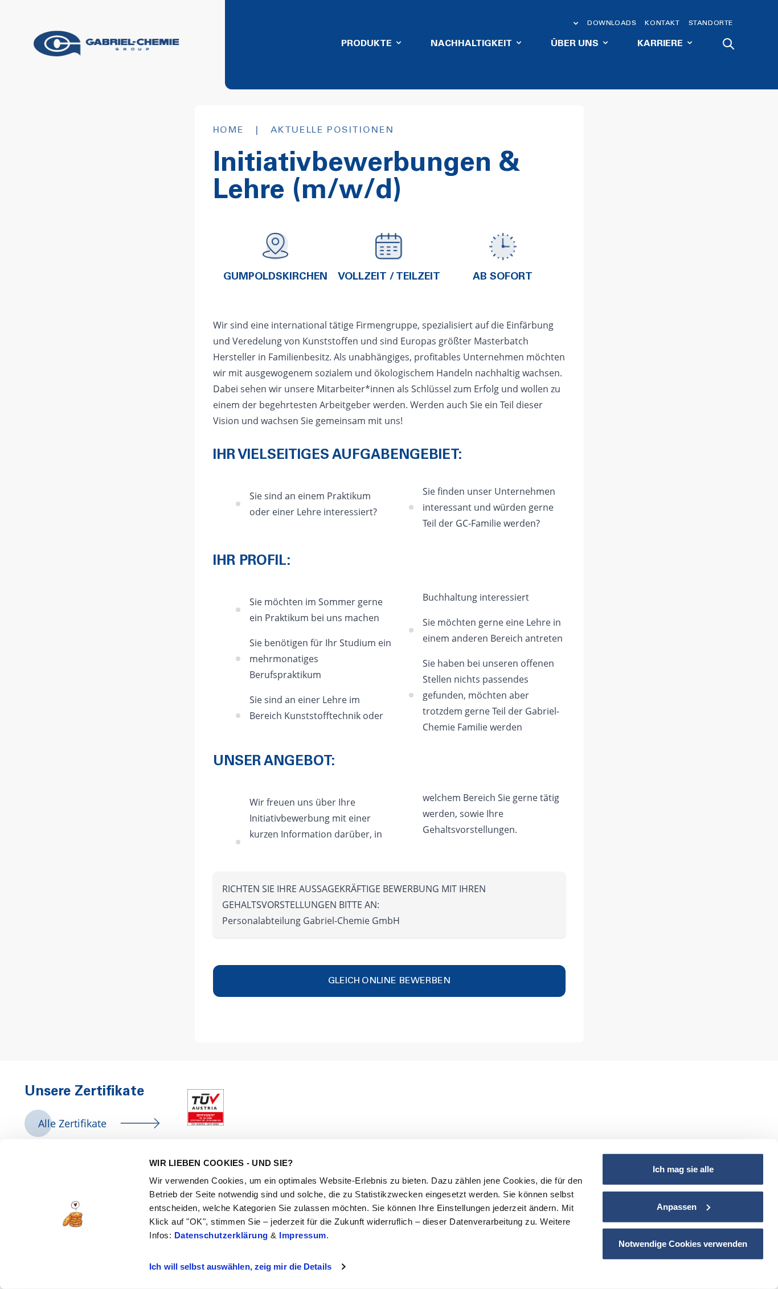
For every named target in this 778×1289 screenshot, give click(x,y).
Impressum (302, 1235)
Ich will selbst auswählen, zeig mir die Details (240, 1266)
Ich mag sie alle (683, 1169)
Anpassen (677, 1206)
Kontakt (662, 23)
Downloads (611, 23)
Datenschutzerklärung (222, 1235)
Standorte (711, 23)
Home (228, 130)
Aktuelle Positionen (332, 130)
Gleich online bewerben (389, 981)
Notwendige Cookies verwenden (683, 1244)
